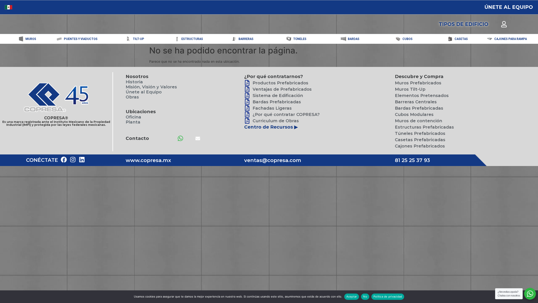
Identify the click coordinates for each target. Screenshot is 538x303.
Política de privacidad (387, 296)
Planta (133, 122)
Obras (132, 97)
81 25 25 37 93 (412, 160)
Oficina (133, 117)
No (365, 296)
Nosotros (137, 76)
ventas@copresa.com (272, 160)
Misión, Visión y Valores (151, 86)
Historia (134, 81)
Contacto (137, 138)
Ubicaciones (141, 111)
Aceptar (351, 296)
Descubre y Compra (419, 76)
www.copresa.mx (148, 160)
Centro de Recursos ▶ (271, 127)
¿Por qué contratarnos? (273, 76)
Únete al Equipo (144, 91)
